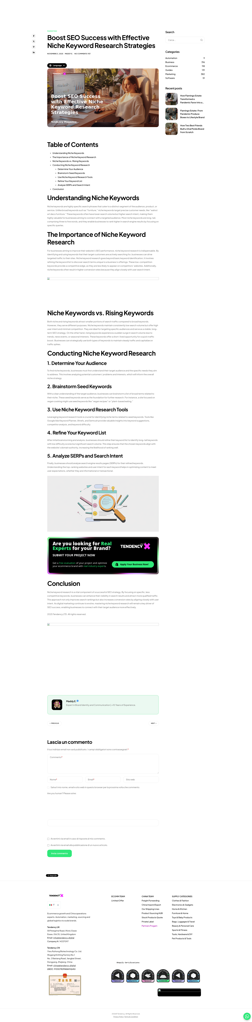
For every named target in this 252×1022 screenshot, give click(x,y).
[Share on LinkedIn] (34, 52)
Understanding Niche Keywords (68, 153)
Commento (56, 757)
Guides (169, 70)
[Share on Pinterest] (34, 47)
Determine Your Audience (70, 169)
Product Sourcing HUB (152, 913)
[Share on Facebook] (34, 36)
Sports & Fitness (179, 930)
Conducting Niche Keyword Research (71, 165)
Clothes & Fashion (180, 900)
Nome (53, 779)
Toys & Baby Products (182, 917)
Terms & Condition (131, 1017)
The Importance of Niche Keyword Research (74, 157)
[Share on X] (34, 41)
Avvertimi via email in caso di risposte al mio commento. (78, 838)
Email (91, 779)
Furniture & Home (180, 913)
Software (170, 78)
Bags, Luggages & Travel (183, 921)
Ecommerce (171, 66)
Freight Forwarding (150, 900)
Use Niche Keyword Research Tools (75, 177)
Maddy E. (69, 54)
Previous (55, 723)
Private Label (148, 921)
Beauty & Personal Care (183, 926)
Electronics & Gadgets (182, 905)
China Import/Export (151, 905)
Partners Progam (149, 926)
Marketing (52, 31)
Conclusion (58, 189)
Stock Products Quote (152, 917)
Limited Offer (117, 900)
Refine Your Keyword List (70, 181)
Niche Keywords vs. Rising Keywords (70, 161)
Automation (171, 58)
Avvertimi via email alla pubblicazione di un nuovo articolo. (79, 845)
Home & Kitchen (179, 909)
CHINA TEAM (148, 896)
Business (169, 62)
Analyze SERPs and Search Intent (74, 185)
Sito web (130, 779)
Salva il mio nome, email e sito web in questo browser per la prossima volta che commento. (95, 787)
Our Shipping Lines (150, 909)
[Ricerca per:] (185, 40)
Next (153, 723)
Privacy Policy (118, 1017)
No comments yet (82, 54)
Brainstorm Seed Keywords (71, 173)
